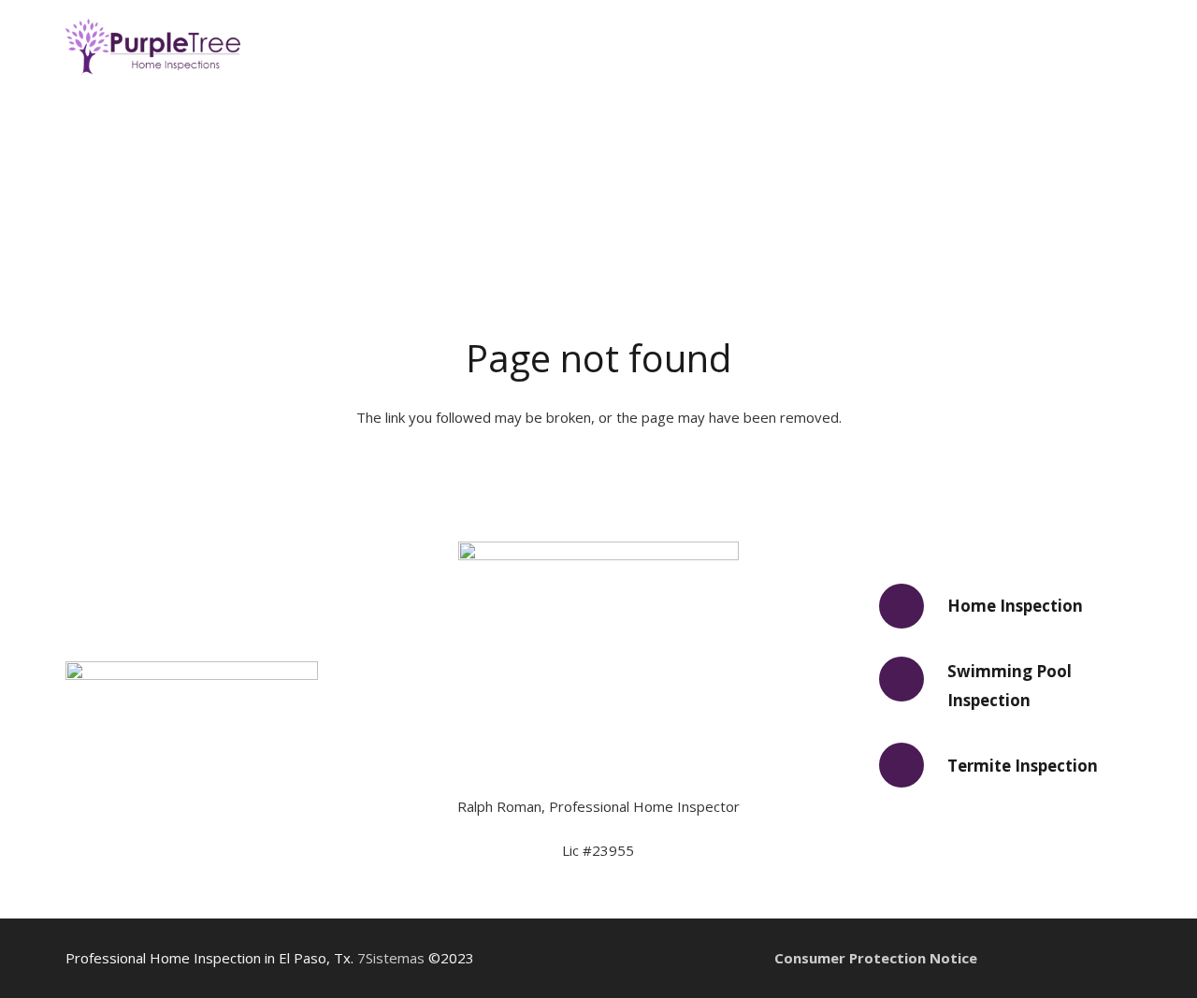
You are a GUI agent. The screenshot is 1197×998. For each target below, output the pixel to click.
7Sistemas (391, 957)
